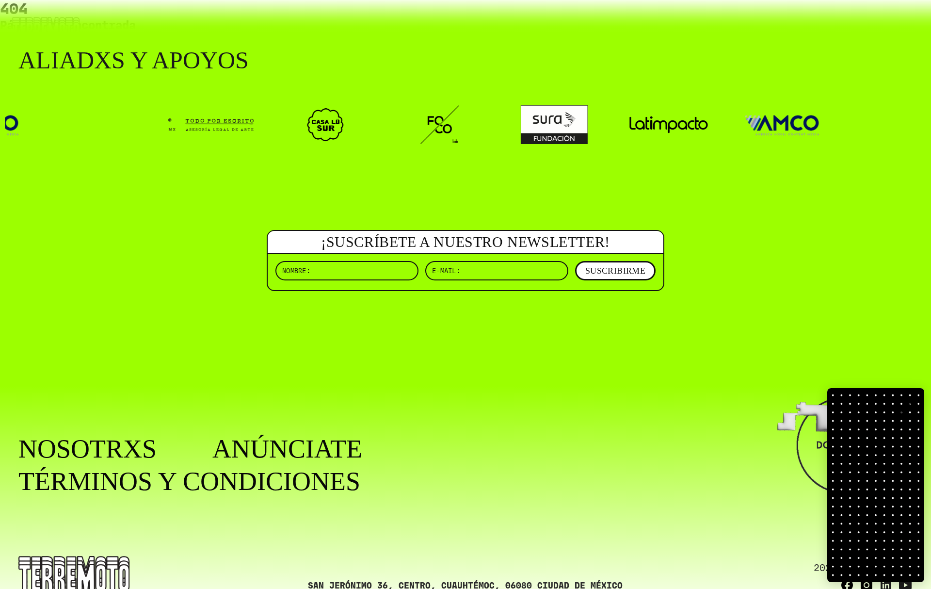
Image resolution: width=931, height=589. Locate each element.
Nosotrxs (87, 449)
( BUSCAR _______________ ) (752, 21)
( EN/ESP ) (877, 21)
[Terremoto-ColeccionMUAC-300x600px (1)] (875, 485)
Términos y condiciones (189, 481)
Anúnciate (287, 449)
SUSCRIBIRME (615, 271)
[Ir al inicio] (46, 27)
